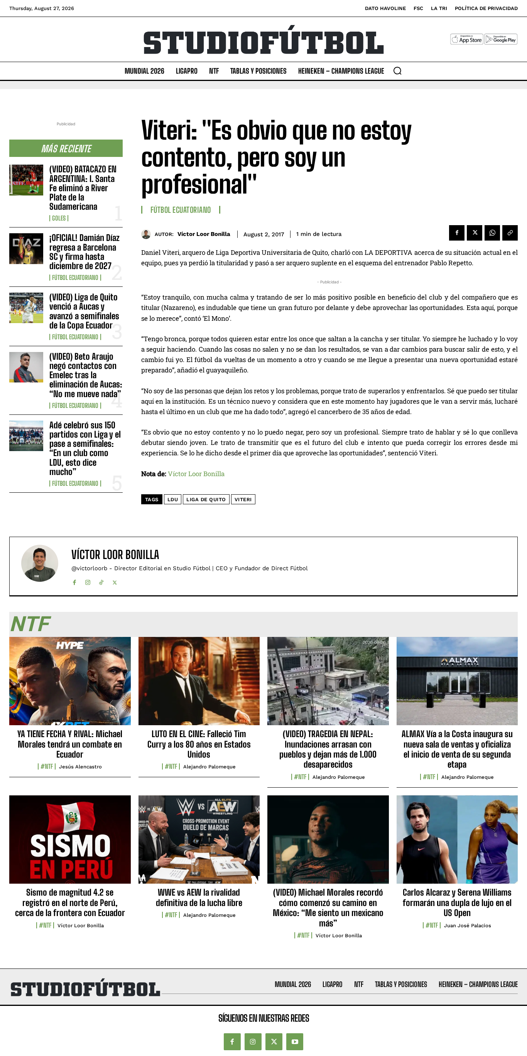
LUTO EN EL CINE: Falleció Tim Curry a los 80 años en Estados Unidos (199, 744)
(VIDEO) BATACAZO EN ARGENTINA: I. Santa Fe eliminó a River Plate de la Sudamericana (83, 188)
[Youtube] (294, 1041)
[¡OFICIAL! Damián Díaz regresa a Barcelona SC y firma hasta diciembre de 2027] (26, 248)
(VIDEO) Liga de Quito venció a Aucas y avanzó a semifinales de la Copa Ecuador (84, 311)
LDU (172, 499)
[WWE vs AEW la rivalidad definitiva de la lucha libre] (199, 844)
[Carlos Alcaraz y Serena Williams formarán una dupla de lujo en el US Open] (457, 844)
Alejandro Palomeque (209, 767)
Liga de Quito (206, 499)
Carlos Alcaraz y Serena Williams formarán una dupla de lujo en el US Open (457, 902)
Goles (59, 218)
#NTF (47, 766)
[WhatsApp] (492, 233)
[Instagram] (88, 581)
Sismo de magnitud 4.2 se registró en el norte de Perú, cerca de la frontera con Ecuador (70, 902)
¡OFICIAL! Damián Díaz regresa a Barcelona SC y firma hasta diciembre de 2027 (84, 251)
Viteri (243, 499)
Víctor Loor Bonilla (203, 234)
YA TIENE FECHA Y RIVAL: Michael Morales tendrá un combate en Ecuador (69, 744)
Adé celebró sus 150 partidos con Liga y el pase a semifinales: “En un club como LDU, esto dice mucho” (85, 448)
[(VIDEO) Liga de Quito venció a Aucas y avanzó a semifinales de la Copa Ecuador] (26, 308)
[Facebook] (457, 233)
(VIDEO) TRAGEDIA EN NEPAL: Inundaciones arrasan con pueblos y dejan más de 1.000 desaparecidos (328, 749)
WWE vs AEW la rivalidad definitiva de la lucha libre (199, 897)
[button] (397, 70)
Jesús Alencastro (80, 767)
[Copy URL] (510, 233)
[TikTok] (101, 581)
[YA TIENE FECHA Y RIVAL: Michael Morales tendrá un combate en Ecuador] (70, 685)
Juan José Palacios (467, 925)
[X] (474, 233)
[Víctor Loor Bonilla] (148, 234)
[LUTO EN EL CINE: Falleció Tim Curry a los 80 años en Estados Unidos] (199, 685)
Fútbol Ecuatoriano (75, 278)
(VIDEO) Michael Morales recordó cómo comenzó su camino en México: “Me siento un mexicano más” (328, 907)
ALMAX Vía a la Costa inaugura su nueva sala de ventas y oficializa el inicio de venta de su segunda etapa (457, 749)
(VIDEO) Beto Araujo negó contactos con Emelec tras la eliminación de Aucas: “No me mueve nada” (85, 375)
